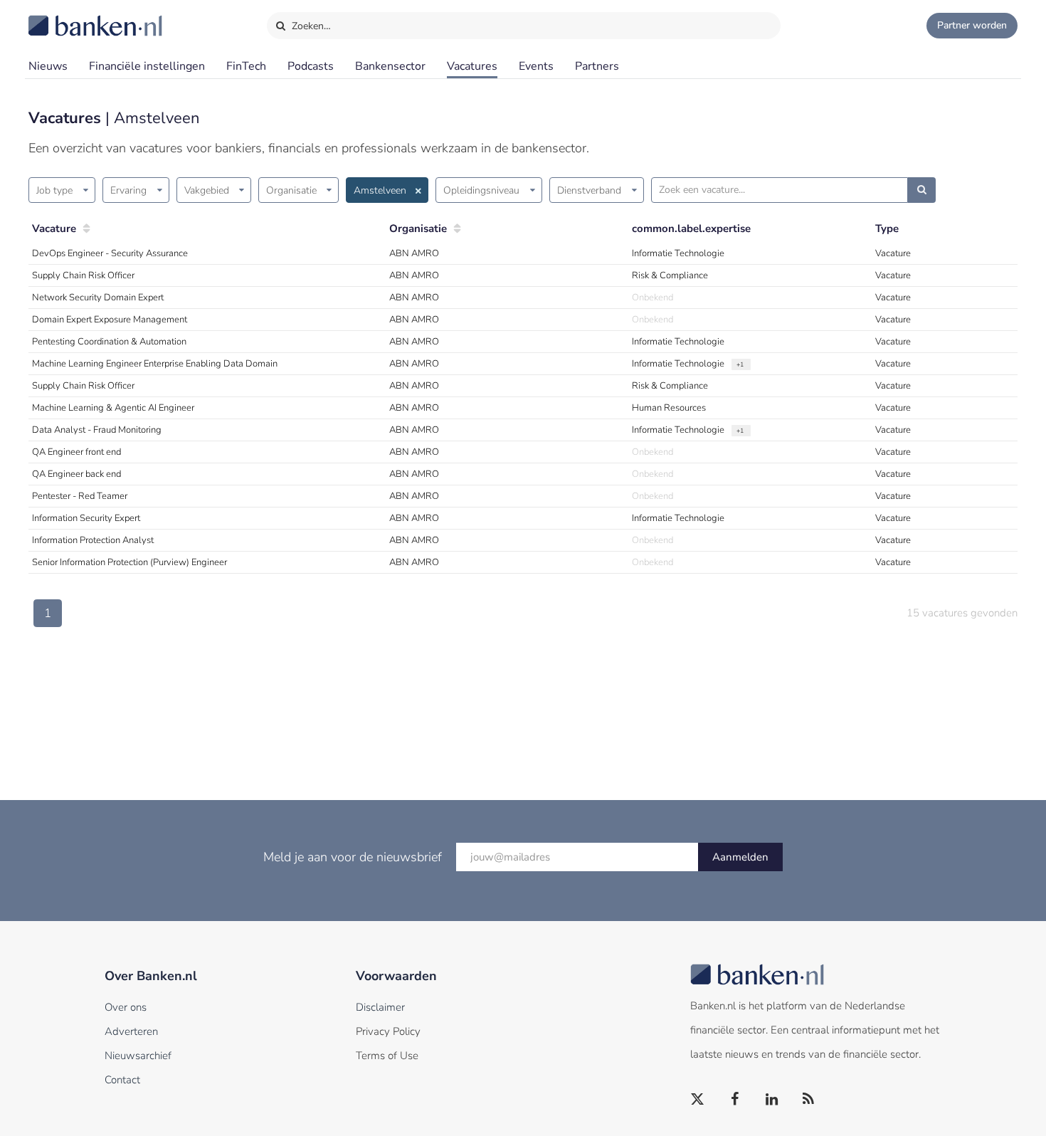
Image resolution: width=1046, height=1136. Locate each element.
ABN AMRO (414, 253)
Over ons (126, 1007)
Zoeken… (310, 26)
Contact (122, 1080)
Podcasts (310, 66)
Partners (597, 66)
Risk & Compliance (670, 275)
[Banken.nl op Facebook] (735, 1100)
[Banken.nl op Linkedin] (772, 1100)
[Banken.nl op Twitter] (698, 1100)
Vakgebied (206, 190)
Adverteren (131, 1031)
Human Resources (669, 407)
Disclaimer (380, 1007)
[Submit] (922, 190)
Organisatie (291, 190)
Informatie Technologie (678, 253)
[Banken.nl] (60, 16)
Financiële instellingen (147, 66)
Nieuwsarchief (138, 1055)
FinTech (246, 66)
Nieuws (48, 66)
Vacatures (472, 66)
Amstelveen (380, 190)
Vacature (54, 228)
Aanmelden (740, 857)
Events (536, 66)
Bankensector (390, 66)
